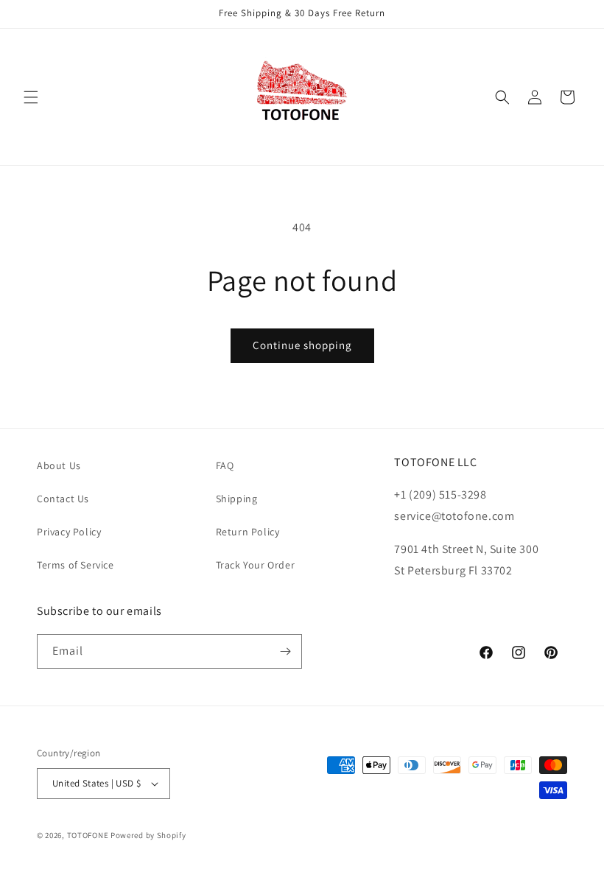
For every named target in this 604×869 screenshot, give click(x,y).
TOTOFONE (88, 835)
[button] (31, 97)
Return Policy (248, 531)
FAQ (225, 465)
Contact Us (63, 498)
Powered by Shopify (148, 835)
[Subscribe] (285, 651)
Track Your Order (255, 564)
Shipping (237, 498)
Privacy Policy (69, 531)
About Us (59, 465)
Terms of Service (75, 564)
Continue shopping (302, 345)
